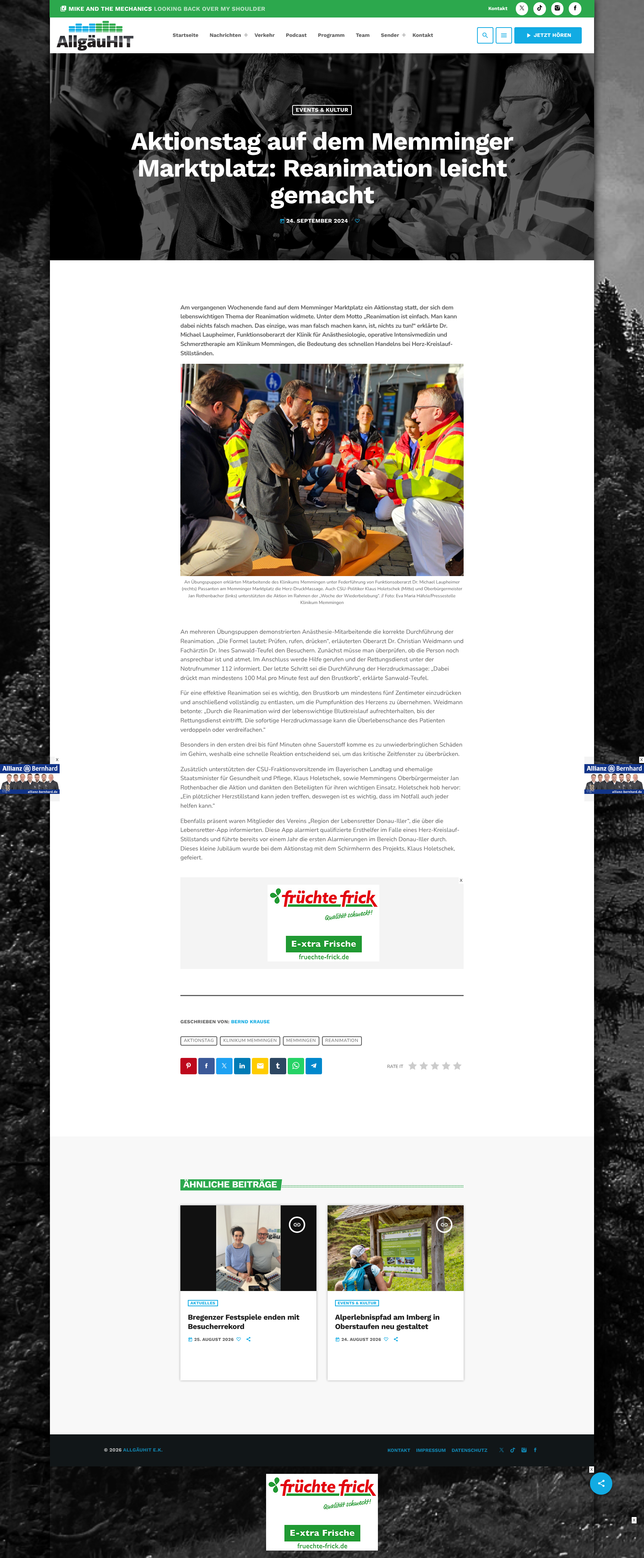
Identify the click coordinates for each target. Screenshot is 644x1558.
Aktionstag (199, 1041)
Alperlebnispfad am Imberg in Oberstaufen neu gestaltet (387, 1322)
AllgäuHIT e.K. (142, 1450)
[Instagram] (557, 8)
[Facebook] (575, 8)
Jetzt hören (548, 35)
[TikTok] (539, 8)
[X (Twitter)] (522, 8)
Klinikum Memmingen (250, 1041)
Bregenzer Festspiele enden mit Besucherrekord (243, 1322)
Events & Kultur (322, 109)
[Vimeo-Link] (95, 35)
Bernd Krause (250, 1022)
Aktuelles (202, 1303)
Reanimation (342, 1041)
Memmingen (301, 1041)
